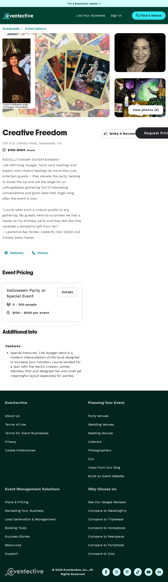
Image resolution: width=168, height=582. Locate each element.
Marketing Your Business (24, 511)
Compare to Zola (101, 554)
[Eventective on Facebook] (106, 572)
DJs (91, 459)
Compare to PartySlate (106, 545)
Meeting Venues (100, 433)
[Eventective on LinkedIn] (159, 572)
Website (16, 253)
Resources (13, 545)
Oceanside (10, 29)
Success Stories (17, 536)
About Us (12, 416)
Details (67, 292)
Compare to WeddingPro (107, 511)
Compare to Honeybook (106, 528)
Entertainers (35, 29)
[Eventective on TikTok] (138, 572)
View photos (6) (146, 110)
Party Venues (98, 416)
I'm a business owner (82, 3)
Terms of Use (15, 424)
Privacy (10, 442)
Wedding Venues (101, 424)
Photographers (99, 450)
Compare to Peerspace (106, 536)
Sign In (116, 15)
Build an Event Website (106, 476)
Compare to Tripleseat (106, 519)
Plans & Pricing (16, 502)
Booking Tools (15, 528)
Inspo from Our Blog (104, 467)
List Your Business (90, 15)
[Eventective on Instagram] (116, 572)
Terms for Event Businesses (27, 433)
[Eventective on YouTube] (148, 572)
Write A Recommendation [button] (130, 134)
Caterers (95, 442)
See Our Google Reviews (107, 502)
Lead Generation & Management (30, 519)
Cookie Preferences (20, 450)
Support (11, 554)
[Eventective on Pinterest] (127, 572)
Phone (42, 253)
